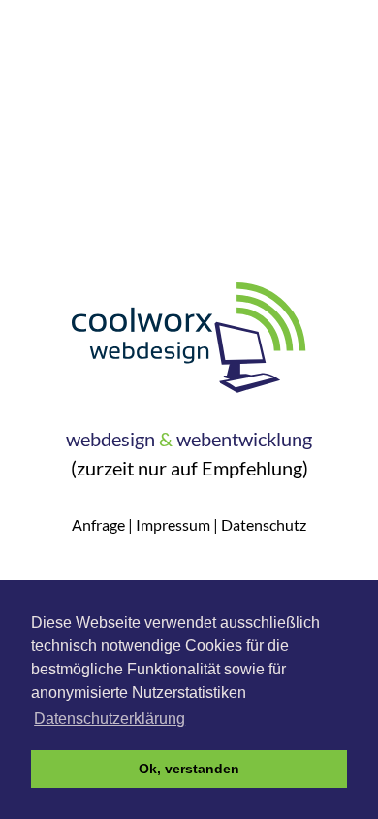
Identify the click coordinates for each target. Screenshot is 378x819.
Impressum (173, 524)
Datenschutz (263, 524)
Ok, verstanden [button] (189, 768)
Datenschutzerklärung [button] (109, 718)
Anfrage (98, 524)
